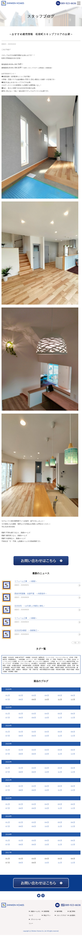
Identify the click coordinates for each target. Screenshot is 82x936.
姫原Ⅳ (43, 665)
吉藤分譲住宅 (17, 665)
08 (20, 699)
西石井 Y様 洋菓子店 (30, 669)
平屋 (54, 665)
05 (59, 695)
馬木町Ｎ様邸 (61, 669)
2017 (8, 853)
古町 (9, 665)
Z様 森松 (22, 659)
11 (59, 718)
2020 (8, 798)
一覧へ (75, 642)
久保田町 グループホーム (21, 663)
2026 (8, 689)
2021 (8, 780)
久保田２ (35, 663)
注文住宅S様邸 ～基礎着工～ (26, 630)
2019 (8, 816)
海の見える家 (44, 667)
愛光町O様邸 (62, 665)
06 (72, 695)
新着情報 (46, 911)
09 (33, 718)
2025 (8, 707)
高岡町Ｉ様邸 (13, 671)
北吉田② (43, 663)
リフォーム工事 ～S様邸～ (25, 581)
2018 (8, 834)
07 (7, 699)
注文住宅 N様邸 (32, 667)
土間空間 (36, 665)
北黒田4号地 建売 (54, 663)
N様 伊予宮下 (20, 657)
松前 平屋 (71, 665)
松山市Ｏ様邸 (16, 667)
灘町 (52, 667)
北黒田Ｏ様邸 (66, 663)
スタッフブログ (61, 915)
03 (33, 695)
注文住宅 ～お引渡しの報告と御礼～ (29, 606)
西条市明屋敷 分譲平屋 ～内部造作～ (30, 594)
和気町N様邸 (27, 665)
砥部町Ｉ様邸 (10, 669)
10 (46, 718)
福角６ (19, 669)
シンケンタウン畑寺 (25, 661)
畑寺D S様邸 (60, 667)
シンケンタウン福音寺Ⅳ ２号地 (44, 661)
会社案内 (72, 915)
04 (46, 695)
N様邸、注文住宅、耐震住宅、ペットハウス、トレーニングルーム (47, 657)
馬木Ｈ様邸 (70, 669)
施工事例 (72, 911)
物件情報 (59, 911)
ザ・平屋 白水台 (70, 659)
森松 (23, 667)
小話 (49, 665)
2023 (8, 744)
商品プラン (47, 915)
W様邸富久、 (13, 659)
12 (72, 718)
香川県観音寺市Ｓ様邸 (47, 669)
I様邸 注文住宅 (9, 657)
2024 (8, 726)
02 (20, 695)
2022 (8, 762)
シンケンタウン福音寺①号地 (66, 661)
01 (7, 695)
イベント (30, 659)
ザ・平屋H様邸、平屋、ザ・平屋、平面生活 (49, 659)
